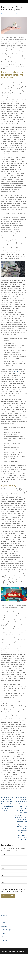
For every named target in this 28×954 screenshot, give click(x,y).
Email (3, 875)
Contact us (4, 940)
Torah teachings (6, 930)
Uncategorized (6, 15)
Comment (4, 854)
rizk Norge (16, 371)
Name (3, 868)
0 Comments (16, 15)
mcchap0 (4, 13)
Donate (3, 933)
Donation (5, 937)
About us (4, 915)
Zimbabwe (4, 926)
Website (3, 882)
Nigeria (3, 919)
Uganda (3, 922)
